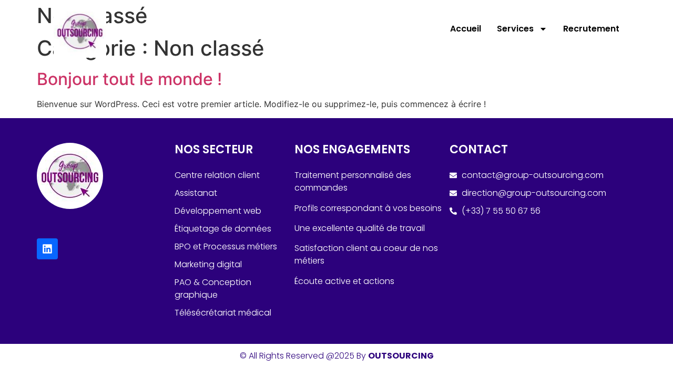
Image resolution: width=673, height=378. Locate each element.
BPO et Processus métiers (226, 246)
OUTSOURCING (401, 356)
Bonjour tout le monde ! (129, 79)
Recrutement (591, 29)
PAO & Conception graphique (213, 288)
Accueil (465, 29)
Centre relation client (217, 175)
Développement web (218, 211)
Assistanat (196, 193)
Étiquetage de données (223, 229)
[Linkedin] (47, 248)
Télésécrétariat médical (223, 313)
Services (515, 29)
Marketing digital (208, 264)
